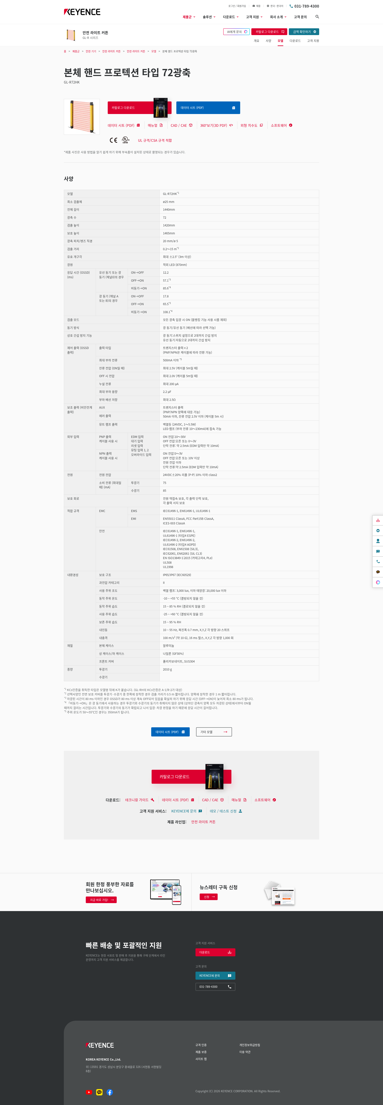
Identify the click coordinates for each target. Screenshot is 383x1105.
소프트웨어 (279, 125)
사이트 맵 (201, 1059)
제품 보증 (201, 1052)
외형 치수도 (249, 125)
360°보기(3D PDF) (213, 125)
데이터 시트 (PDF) (121, 125)
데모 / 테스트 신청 (223, 810)
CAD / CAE (179, 125)
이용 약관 (245, 1052)
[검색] (317, 17)
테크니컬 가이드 (137, 799)
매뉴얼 (152, 125)
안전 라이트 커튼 (203, 821)
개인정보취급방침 (249, 1045)
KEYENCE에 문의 (183, 810)
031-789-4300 (306, 6)
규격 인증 (201, 1045)
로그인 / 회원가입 (237, 6)
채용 (258, 6)
